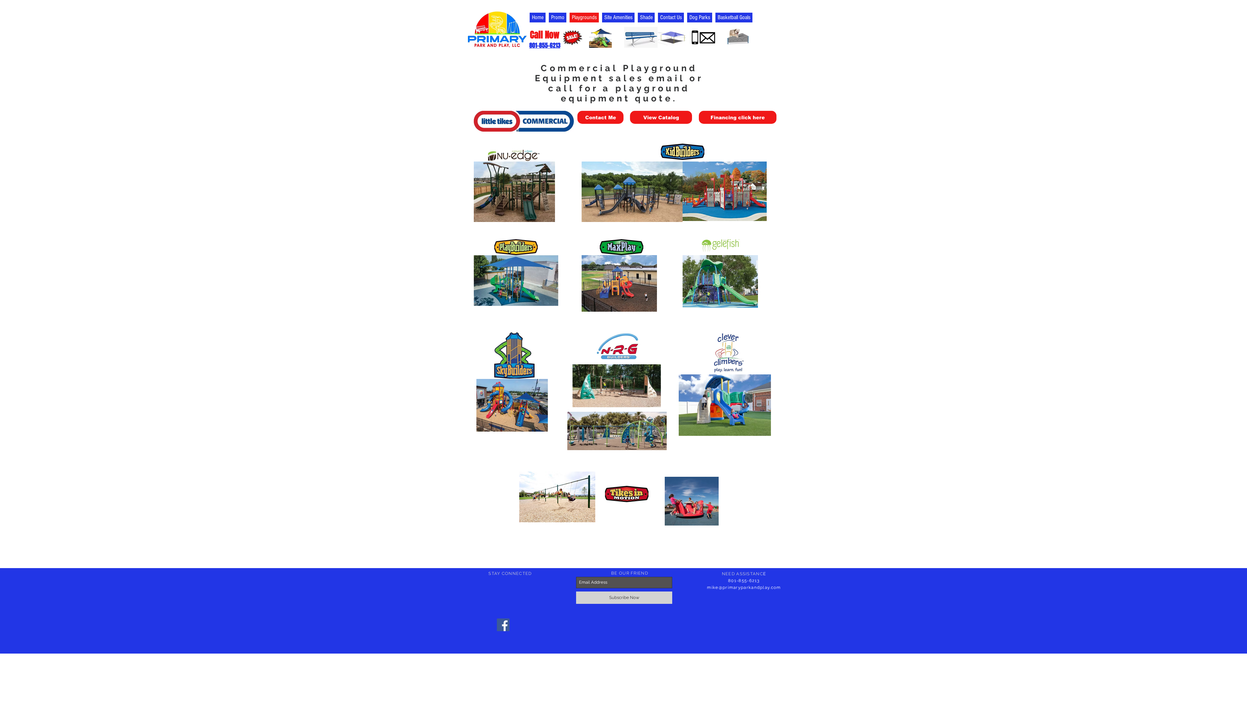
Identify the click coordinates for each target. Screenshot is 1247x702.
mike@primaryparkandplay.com (744, 587)
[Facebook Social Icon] (503, 624)
